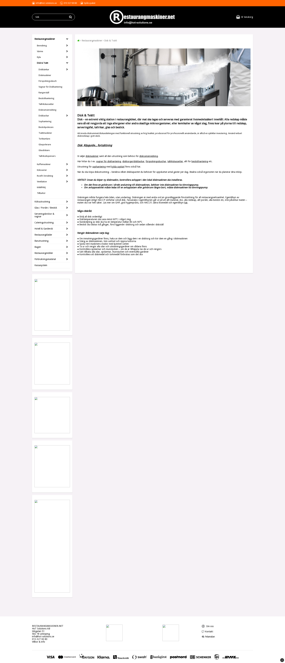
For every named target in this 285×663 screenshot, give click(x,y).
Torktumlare (44, 138)
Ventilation (42, 181)
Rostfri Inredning (45, 176)
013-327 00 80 (39, 639)
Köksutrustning (42, 201)
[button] (244, 17)
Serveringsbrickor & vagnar (44, 215)
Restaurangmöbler (43, 253)
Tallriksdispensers (47, 156)
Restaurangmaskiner (44, 39)
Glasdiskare (44, 150)
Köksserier (42, 170)
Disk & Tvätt (42, 63)
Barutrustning (41, 241)
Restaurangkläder (43, 234)
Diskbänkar (44, 69)
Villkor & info (38, 641)
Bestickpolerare (46, 127)
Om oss (208, 626)
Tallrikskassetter (46, 104)
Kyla (39, 57)
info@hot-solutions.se (43, 636)
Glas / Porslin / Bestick (45, 207)
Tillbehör (41, 193)
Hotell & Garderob (43, 228)
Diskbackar (44, 115)
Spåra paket (89, 3)
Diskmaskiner (45, 75)
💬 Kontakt (207, 631)
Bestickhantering (46, 98)
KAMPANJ (41, 187)
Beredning (42, 45)
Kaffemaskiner (44, 164)
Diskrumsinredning (47, 110)
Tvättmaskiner (45, 133)
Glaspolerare (45, 144)
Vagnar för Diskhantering (50, 87)
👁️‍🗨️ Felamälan (208, 636)
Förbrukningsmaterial (45, 259)
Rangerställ (44, 92)
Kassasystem (40, 265)
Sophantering (45, 121)
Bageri (37, 247)
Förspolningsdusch (48, 81)
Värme (40, 51)
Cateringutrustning (44, 222)
